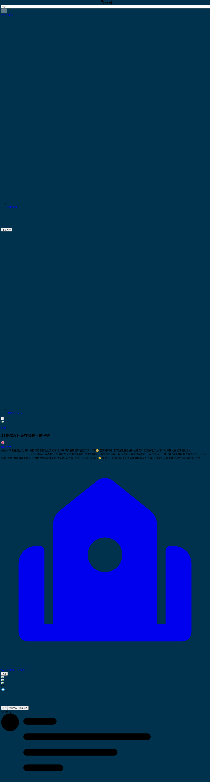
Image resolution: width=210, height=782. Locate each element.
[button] (7, 15)
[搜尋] (4, 10)
